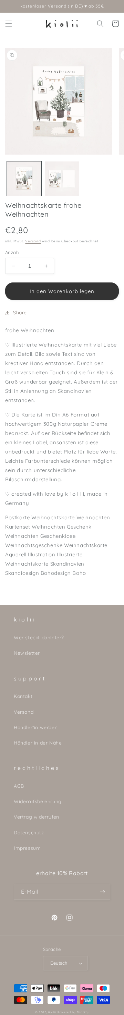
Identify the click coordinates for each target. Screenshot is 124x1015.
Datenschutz (29, 833)
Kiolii (52, 1012)
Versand (33, 241)
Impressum (27, 848)
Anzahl (12, 252)
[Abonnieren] (102, 892)
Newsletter (27, 653)
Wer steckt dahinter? (39, 638)
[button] (8, 23)
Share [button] (20, 313)
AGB (19, 786)
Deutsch (59, 963)
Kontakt (23, 696)
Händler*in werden (36, 727)
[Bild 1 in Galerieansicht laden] (24, 178)
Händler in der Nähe (38, 743)
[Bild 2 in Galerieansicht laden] (62, 178)
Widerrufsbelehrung (38, 801)
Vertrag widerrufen (36, 817)
